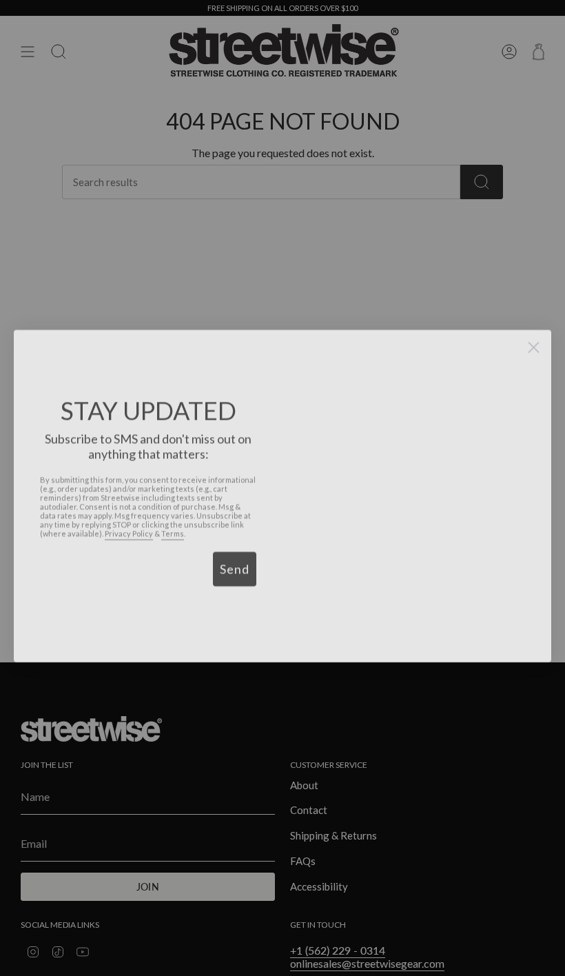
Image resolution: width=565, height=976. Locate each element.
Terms (172, 525)
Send (234, 561)
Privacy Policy (129, 525)
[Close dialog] (534, 339)
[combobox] (63, 561)
